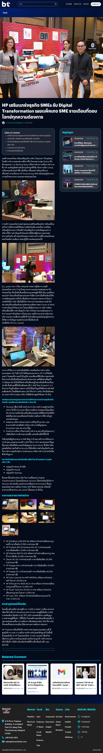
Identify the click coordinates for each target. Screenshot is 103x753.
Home (69, 3)
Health (68, 721)
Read (86, 3)
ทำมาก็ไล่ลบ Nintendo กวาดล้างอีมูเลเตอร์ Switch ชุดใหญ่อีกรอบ (84, 145)
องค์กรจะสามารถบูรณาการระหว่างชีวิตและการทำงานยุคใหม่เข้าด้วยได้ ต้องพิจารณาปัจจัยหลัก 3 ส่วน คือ (29, 137)
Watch (77, 3)
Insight (49, 727)
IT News (39, 727)
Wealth (49, 732)
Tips (38, 745)
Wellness (69, 737)
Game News (58, 723)
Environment (70, 716)
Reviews (59, 730)
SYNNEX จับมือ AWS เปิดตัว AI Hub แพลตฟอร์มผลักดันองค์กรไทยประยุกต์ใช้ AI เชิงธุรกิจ (85, 187)
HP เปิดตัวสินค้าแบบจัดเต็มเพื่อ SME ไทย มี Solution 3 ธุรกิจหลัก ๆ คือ (28, 143)
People (68, 727)
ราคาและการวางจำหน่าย (16, 148)
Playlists (30, 716)
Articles (59, 716)
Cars (38, 716)
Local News (38, 733)
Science (39, 740)
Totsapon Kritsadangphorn (15, 122)
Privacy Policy (97, 750)
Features (40, 721)
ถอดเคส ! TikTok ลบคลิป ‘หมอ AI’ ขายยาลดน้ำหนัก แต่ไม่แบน (85, 685)
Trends (68, 732)
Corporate (50, 716)
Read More (91, 138)
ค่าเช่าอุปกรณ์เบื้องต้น (15, 151)
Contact (96, 4)
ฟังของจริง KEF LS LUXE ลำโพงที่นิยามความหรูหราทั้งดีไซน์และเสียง (12, 686)
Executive (50, 721)
